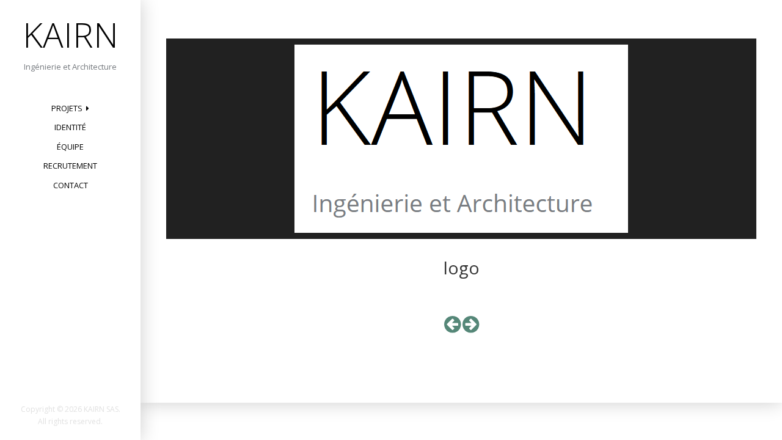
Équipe (70, 146)
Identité (70, 127)
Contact (70, 185)
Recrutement (70, 165)
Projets (66, 108)
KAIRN (71, 34)
